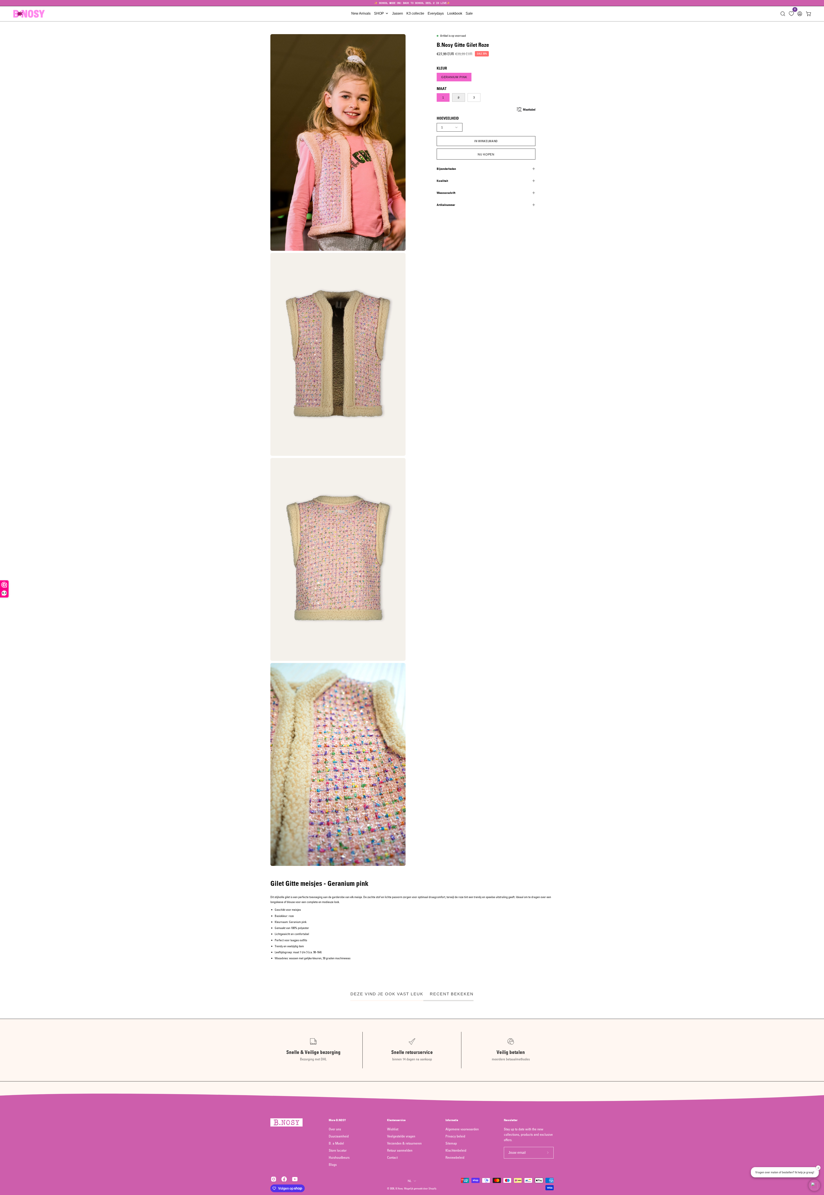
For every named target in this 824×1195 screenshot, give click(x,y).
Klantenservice (396, 1120)
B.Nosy (399, 1188)
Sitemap (451, 1143)
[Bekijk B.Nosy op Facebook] (283, 1179)
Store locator (338, 1150)
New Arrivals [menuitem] (361, 13)
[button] (782, 13)
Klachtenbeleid (455, 1150)
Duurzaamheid (339, 1136)
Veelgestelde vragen (401, 1136)
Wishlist (392, 1129)
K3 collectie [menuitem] (415, 13)
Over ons (335, 1129)
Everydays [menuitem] (436, 13)
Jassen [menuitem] (397, 13)
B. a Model (336, 1143)
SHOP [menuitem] (379, 13)
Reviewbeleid (454, 1157)
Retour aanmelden (399, 1150)
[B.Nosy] (29, 13)
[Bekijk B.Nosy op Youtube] (294, 1179)
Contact (392, 1157)
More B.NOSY (337, 1120)
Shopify (432, 1188)
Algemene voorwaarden (462, 1129)
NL (410, 1181)
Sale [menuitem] (469, 13)
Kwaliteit (442, 181)
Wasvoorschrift (446, 193)
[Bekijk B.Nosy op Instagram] (272, 1179)
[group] (412, 3)
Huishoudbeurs (339, 1157)
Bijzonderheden (446, 169)
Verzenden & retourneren (404, 1143)
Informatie (451, 1120)
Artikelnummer (446, 205)
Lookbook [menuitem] (454, 13)
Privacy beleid (455, 1136)
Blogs (333, 1164)
